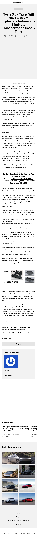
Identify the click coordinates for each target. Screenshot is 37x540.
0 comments (29, 36)
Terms (9, 533)
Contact (4, 533)
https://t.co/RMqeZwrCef (22, 178)
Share (20, 344)
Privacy (15, 533)
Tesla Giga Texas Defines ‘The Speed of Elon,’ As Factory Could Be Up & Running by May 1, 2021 (15, 429)
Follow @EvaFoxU (7, 338)
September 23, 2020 (18, 183)
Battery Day (18, 9)
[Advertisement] (18, 59)
